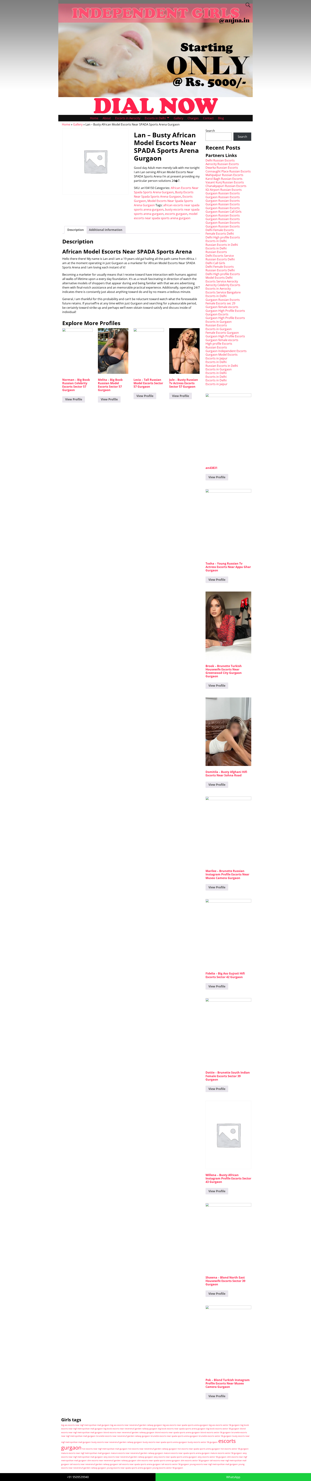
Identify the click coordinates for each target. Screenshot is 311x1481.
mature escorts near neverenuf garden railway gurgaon (137, 1453)
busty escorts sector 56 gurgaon (203, 1442)
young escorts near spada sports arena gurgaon (129, 1468)
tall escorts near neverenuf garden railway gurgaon (94, 1464)
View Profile (73, 399)
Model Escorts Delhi (219, 278)
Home (94, 118)
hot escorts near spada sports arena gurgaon (199, 1449)
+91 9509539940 (78, 1477)
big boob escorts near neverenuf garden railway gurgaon (130, 1428)
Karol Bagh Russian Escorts (224, 179)
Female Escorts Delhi (220, 234)
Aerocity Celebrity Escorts (223, 285)
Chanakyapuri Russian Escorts (226, 186)
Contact (208, 118)
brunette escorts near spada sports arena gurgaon (174, 1436)
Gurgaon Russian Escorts (223, 193)
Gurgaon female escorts (222, 307)
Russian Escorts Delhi (220, 259)
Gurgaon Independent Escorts (226, 351)
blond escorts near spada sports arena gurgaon (177, 1432)
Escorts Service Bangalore (223, 292)
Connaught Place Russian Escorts (228, 171)
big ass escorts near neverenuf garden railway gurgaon (136, 1425)
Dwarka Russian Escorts (222, 168)
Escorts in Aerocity (127, 118)
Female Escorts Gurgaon (222, 333)
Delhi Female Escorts (220, 230)
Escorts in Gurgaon (219, 322)
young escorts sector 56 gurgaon (167, 1468)
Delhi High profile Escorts (223, 237)
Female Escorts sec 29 (220, 303)
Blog (221, 118)
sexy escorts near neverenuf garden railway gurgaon (128, 1457)
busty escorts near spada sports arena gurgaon (165, 1442)
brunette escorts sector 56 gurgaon (215, 1436)
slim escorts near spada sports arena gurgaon (158, 1460)
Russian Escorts (216, 252)
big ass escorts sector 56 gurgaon (224, 1425)
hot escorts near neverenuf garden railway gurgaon (152, 1449)
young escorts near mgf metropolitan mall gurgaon (214, 1464)
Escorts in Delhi (155, 118)
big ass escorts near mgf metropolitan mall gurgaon (85, 1425)
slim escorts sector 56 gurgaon (195, 1460)
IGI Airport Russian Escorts (224, 190)
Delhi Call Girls (215, 263)
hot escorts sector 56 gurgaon (235, 1449)
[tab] (75, 230)
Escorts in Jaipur (216, 358)
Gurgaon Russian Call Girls (224, 212)
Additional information (105, 230)
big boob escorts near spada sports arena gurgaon (182, 1428)
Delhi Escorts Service (220, 256)
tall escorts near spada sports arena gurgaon (140, 1464)
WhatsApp (233, 1477)
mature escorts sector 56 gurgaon (226, 1453)
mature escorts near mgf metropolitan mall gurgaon (85, 1453)
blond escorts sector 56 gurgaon (215, 1432)
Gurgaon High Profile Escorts (225, 311)
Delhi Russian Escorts (220, 160)
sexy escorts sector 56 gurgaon (212, 1457)
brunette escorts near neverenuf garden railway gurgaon (123, 1436)
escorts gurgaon (176, 214)
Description (75, 230)
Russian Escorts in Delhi (222, 245)
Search (210, 131)
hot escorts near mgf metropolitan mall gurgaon (105, 1449)
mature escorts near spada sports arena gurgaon (187, 1453)
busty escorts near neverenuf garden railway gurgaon (116, 1442)
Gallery (178, 118)
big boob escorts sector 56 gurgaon (222, 1428)
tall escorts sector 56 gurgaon (175, 1464)
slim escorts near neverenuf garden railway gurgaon (111, 1460)
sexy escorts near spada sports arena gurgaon (175, 1457)
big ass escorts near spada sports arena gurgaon (185, 1425)
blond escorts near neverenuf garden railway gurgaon (128, 1432)
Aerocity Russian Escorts (222, 164)
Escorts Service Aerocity (222, 281)
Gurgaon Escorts (217, 314)
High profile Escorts (219, 344)
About (107, 118)
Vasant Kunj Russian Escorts (225, 182)
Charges (193, 118)
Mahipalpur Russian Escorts (224, 175)
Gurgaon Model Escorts (222, 355)
